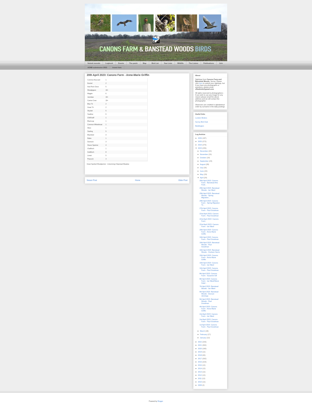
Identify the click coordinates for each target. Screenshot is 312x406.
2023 (200, 148)
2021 (200, 345)
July (202, 168)
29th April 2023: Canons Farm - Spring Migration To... (210, 203)
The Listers (193, 63)
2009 (200, 385)
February (204, 334)
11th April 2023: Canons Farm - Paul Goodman (209, 269)
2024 (200, 145)
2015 (200, 365)
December (204, 151)
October (203, 158)
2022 (200, 342)
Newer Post (92, 180)
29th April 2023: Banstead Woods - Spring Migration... (209, 195)
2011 (200, 378)
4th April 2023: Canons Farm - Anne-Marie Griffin (208, 309)
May (202, 174)
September (204, 161)
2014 (200, 368)
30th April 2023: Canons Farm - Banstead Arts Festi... (209, 183)
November (204, 154)
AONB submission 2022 (97, 67)
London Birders (201, 118)
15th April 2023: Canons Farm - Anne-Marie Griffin (209, 257)
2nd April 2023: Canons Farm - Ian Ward (209, 315)
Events (121, 63)
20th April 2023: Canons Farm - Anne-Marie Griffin (209, 232)
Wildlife (180, 63)
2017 (200, 359)
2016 (200, 362)
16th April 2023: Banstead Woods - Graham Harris (210, 251)
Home (137, 180)
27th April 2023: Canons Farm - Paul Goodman (209, 209)
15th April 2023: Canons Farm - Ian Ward (209, 264)
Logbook (109, 63)
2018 (200, 355)
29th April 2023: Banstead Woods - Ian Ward (209, 189)
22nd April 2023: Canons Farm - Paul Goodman (209, 215)
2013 (200, 372)
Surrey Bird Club (201, 122)
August (203, 164)
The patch (133, 63)
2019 (200, 352)
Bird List (155, 63)
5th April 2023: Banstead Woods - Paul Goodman (209, 301)
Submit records (94, 63)
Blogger (160, 401)
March (202, 331)
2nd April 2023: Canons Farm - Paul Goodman (209, 320)
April (202, 178)
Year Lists (168, 63)
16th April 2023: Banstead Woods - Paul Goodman (209, 245)
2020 (200, 349)
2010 (200, 382)
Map (144, 63)
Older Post (182, 180)
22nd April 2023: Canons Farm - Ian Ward (209, 225)
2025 (200, 141)
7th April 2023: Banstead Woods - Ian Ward (209, 287)
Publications (208, 63)
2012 (200, 375)
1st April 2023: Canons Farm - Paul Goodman (209, 326)
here (201, 83)
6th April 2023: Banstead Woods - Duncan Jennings (209, 294)
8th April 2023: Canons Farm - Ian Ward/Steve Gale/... (209, 281)
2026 (200, 138)
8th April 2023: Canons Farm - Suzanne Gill (208, 275)
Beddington (199, 126)
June (202, 171)
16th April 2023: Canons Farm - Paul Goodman (209, 238)
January (203, 338)
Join (221, 63)
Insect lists (117, 67)
